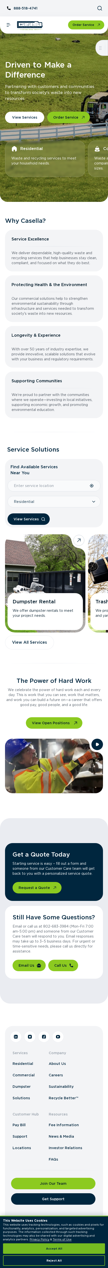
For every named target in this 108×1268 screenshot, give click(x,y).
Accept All (54, 1248)
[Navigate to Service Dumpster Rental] (45, 583)
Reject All (54, 1260)
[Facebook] (44, 1036)
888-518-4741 (25, 8)
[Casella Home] (30, 25)
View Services (24, 117)
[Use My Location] (92, 485)
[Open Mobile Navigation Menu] (9, 25)
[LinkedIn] (16, 1036)
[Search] (99, 8)
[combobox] (48, 485)
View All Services (29, 642)
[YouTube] (58, 1036)
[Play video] (97, 744)
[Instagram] (30, 1036)
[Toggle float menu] (100, 48)
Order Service (83, 25)
